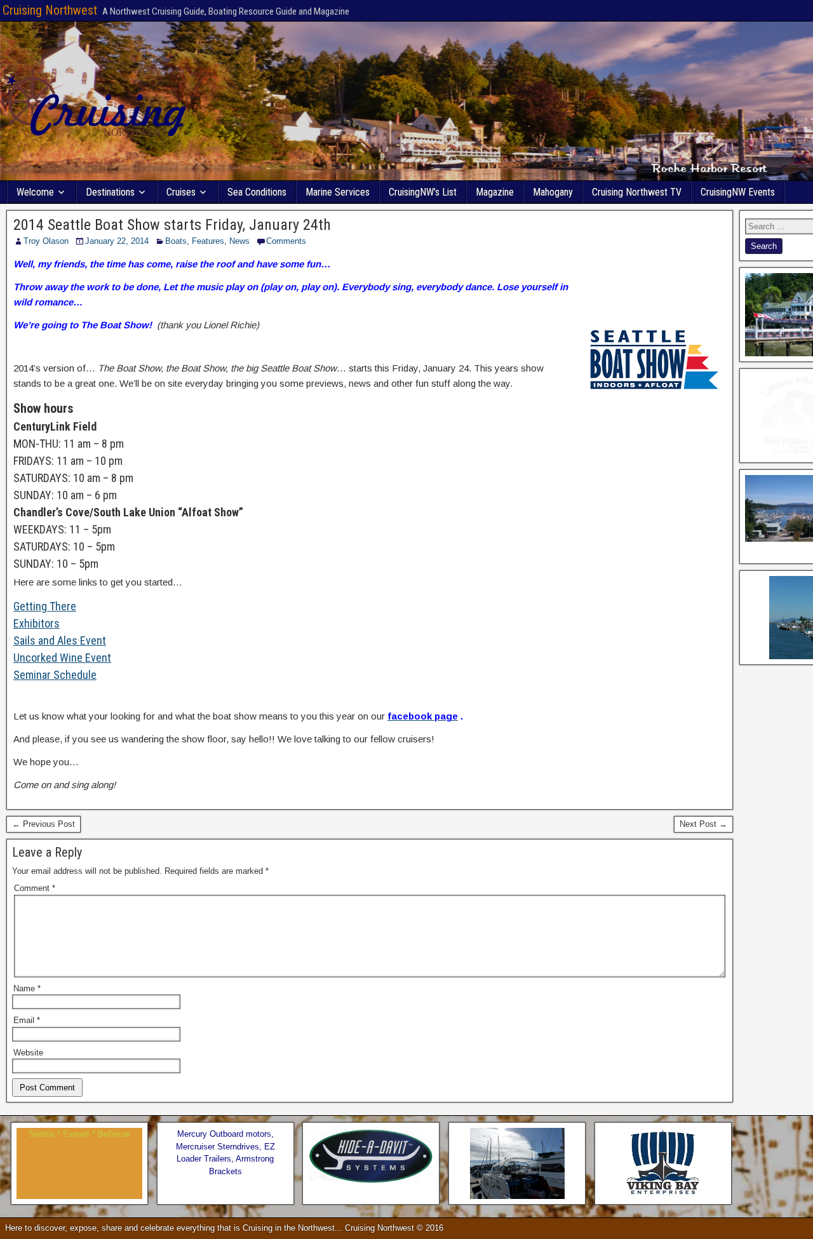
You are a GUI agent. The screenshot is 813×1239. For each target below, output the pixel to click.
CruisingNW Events (738, 192)
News (239, 241)
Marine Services (338, 192)
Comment (34, 888)
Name (27, 988)
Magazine (495, 192)
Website (28, 1052)
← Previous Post (43, 824)
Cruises (181, 192)
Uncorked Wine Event (62, 657)
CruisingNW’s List (423, 192)
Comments (286, 241)
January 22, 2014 (117, 241)
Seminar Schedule (55, 674)
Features (208, 241)
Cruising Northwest (50, 10)
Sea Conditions (256, 192)
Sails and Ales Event (59, 640)
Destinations (110, 192)
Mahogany (553, 192)
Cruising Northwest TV (637, 192)
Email (26, 1020)
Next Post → (703, 824)
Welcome (35, 192)
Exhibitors (36, 623)
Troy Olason (46, 241)
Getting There (44, 606)
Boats (176, 241)
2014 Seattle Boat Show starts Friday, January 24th (172, 225)
